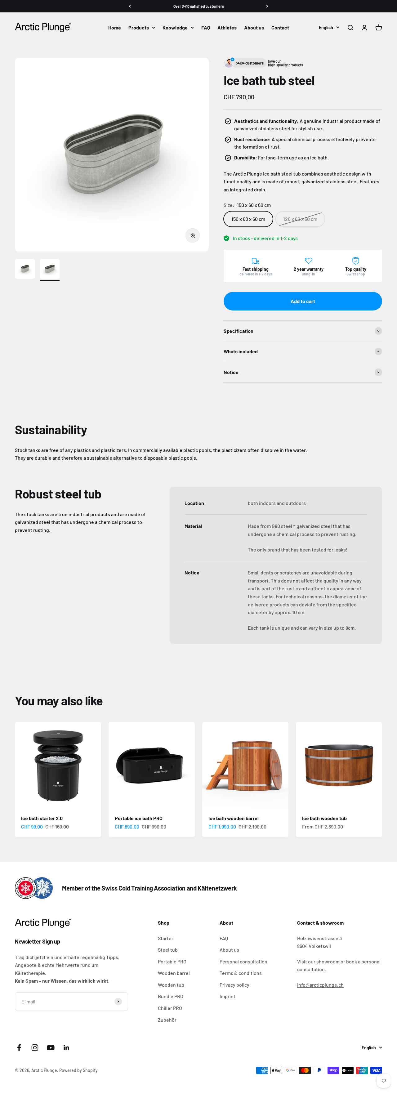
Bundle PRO (170, 996)
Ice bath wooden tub (324, 818)
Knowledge (175, 27)
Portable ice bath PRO (139, 818)
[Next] (267, 6)
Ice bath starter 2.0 (42, 818)
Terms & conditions (241, 973)
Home (114, 27)
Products (138, 27)
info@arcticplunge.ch (320, 985)
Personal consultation (243, 961)
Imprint (227, 996)
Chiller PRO (170, 1008)
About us (254, 27)
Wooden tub (171, 985)
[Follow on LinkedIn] (66, 1047)
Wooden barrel (174, 973)
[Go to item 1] (25, 270)
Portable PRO (172, 961)
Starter (165, 938)
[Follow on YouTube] (51, 1047)
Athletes (227, 27)
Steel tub (168, 950)
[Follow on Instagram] (35, 1047)
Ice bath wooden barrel (233, 818)
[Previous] (130, 6)
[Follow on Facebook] (19, 1047)
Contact (280, 27)
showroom (328, 961)
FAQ (205, 27)
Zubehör (167, 1020)
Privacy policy (234, 985)
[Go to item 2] (50, 270)
